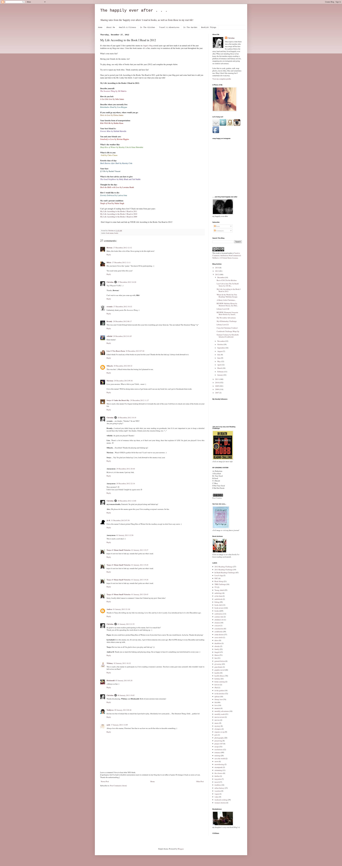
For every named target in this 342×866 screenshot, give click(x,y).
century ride (219, 616)
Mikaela (110, 365)
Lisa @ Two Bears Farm (116, 351)
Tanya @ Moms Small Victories (119, 550)
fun (216, 658)
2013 (217, 271)
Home (100, 27)
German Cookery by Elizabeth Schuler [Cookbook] (228, 335)
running (217, 755)
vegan (217, 794)
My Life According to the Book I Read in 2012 (228, 290)
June (219, 358)
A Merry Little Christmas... (226, 300)
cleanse (217, 622)
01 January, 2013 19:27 (139, 550)
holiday (217, 678)
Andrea (109, 609)
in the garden (219, 690)
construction (219, 628)
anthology (218, 593)
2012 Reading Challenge (224, 566)
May (219, 361)
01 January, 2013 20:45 (139, 594)
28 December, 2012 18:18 (127, 417)
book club (218, 605)
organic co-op (220, 732)
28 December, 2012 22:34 (125, 483)
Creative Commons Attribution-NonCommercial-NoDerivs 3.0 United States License (226, 255)
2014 (217, 267)
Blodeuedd (111, 680)
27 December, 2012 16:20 (127, 282)
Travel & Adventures (169, 27)
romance (218, 752)
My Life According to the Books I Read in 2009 (118, 216)
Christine (110, 282)
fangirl (217, 652)
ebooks (217, 646)
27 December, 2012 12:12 (122, 247)
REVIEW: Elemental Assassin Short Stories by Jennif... (227, 313)
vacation (218, 791)
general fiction (220, 661)
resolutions (219, 749)
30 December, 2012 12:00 (127, 501)
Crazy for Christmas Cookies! (227, 328)
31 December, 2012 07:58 (120, 520)
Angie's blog (148, 45)
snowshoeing (219, 764)
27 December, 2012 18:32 (122, 306)
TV (216, 587)
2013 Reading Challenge (224, 569)
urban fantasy (219, 788)
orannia (110, 306)
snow (216, 761)
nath (108, 724)
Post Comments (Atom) (118, 785)
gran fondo (218, 667)
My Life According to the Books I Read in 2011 (118, 211)
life (216, 702)
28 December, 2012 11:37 (139, 400)
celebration (219, 614)
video (217, 797)
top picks (218, 779)
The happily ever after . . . (134, 10)
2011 (217, 379)
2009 (217, 386)
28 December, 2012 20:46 (125, 468)
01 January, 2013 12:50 (124, 535)
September (221, 348)
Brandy (109, 321)
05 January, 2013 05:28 (123, 680)
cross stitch (219, 637)
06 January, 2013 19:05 (126, 695)
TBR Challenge (220, 584)
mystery (217, 726)
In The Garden (190, 27)
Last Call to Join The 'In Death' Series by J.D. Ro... (228, 284)
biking (217, 602)
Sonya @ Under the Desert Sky (118, 400)
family (217, 649)
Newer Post (105, 781)
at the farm (218, 596)
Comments (220, 230)
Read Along (219, 581)
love (216, 705)
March (219, 368)
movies (217, 720)
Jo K (108, 520)
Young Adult (219, 590)
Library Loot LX (223, 324)
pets (216, 735)
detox (217, 640)
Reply (109, 254)
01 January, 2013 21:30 (121, 609)
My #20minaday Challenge (227, 321)
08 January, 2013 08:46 (122, 710)
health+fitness (220, 676)
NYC (216, 578)
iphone (217, 696)
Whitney (110, 663)
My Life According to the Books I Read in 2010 (118, 214)
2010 (217, 382)
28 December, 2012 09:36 (123, 380)
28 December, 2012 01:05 (122, 336)
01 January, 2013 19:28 (139, 565)
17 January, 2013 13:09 (119, 725)
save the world (220, 758)
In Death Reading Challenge (225, 572)
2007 (217, 392)
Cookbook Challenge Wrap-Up (228, 331)
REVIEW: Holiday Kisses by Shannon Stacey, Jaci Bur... (227, 304)
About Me (110, 27)
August (220, 351)
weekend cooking (221, 800)
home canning (220, 681)
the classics (219, 773)
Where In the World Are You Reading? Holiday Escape (227, 295)
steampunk (218, 767)
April (219, 365)
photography (219, 738)
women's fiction (220, 802)
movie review (219, 717)
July (219, 354)
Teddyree (110, 710)
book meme (110, 233)
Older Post (200, 781)
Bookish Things (208, 27)
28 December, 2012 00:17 (122, 321)
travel (217, 782)
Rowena (109, 247)
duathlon (218, 643)
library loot (219, 699)
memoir (217, 708)
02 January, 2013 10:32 (122, 663)
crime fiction (219, 634)
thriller (217, 776)
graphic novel (220, 670)
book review (219, 608)
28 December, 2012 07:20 (135, 351)
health (217, 673)
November (221, 341)
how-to (217, 684)
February (220, 371)
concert (217, 625)
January (220, 375)
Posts (218, 226)
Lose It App (219, 575)
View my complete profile (221, 79)
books (116, 233)
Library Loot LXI (223, 309)
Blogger (180, 849)
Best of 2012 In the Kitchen (227, 280)
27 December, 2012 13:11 (121, 262)
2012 (217, 274)
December (221, 277)
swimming (218, 770)
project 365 (219, 743)
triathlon (218, 785)
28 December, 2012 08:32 (123, 366)
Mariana (110, 380)
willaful (109, 336)
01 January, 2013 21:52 (126, 624)
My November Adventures (226, 318)
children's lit (219, 619)
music (217, 723)
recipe (217, 746)
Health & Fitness (127, 27)
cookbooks (219, 631)
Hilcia (109, 262)
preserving (218, 740)
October (220, 344)
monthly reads (220, 714)
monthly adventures (222, 711)
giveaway (218, 664)
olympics (218, 729)
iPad (216, 687)
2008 (217, 389)
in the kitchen (220, 693)
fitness (217, 655)
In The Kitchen (147, 27)
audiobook (218, 599)
